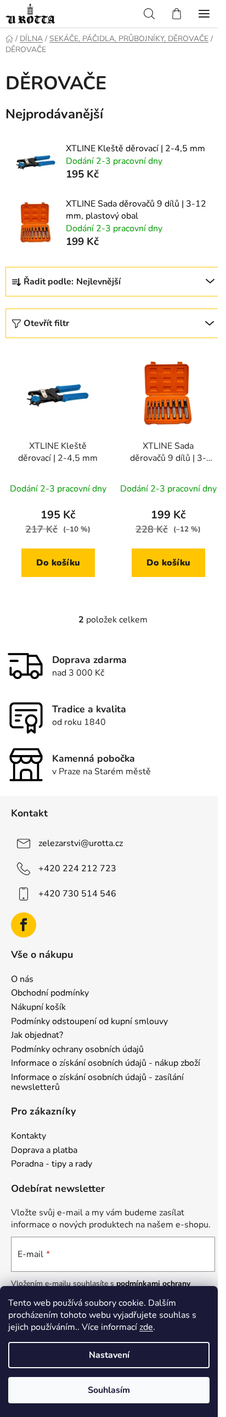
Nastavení (109, 1355)
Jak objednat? (37, 1036)
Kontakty (28, 1136)
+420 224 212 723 (77, 868)
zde (146, 1327)
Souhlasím (109, 1390)
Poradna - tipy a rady (51, 1164)
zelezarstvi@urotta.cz (80, 843)
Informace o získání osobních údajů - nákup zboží (105, 1064)
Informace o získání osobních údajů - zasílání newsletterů (97, 1082)
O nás (22, 980)
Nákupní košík (38, 1008)
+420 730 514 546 (77, 894)
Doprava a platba (44, 1151)
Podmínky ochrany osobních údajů (77, 1050)
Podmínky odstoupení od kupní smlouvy (89, 1022)
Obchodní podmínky (50, 993)
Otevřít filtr (46, 323)
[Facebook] (23, 925)
